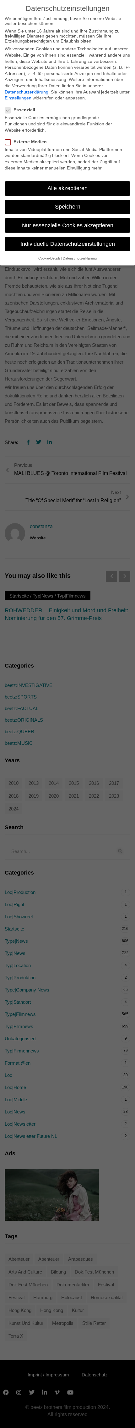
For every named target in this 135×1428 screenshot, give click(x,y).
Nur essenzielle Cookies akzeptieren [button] (67, 225)
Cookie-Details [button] (49, 258)
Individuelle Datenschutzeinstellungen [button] (67, 244)
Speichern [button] (67, 207)
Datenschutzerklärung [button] (80, 258)
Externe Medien (30, 141)
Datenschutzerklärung (26, 91)
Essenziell (24, 109)
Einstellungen (18, 97)
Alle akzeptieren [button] (67, 188)
